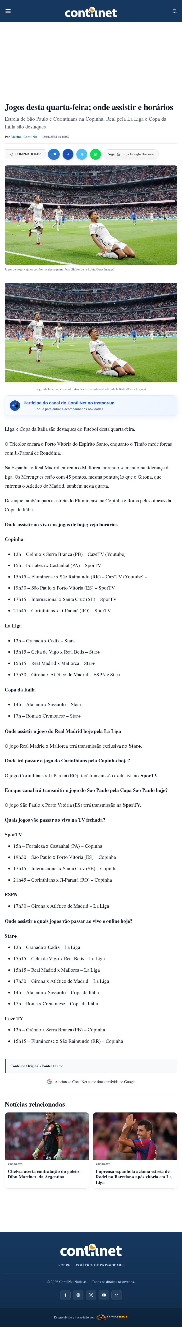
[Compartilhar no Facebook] (68, 154)
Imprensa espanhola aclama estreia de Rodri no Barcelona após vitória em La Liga (134, 1177)
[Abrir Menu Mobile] (8, 11)
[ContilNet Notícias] (91, 11)
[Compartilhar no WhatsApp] (95, 154)
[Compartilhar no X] (81, 154)
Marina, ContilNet (24, 136)
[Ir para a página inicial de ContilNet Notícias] (91, 1250)
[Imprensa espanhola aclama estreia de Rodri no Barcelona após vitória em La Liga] (135, 1136)
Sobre (64, 1265)
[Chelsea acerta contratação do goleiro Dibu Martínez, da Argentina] (47, 1136)
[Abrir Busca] (174, 11)
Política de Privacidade (100, 1265)
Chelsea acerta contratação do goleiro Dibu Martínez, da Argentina (44, 1174)
